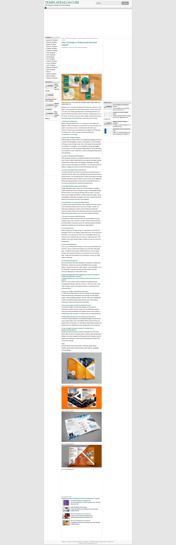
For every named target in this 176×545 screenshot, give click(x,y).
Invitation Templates (51, 61)
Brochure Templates (71, 38)
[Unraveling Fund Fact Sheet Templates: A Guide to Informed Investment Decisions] (49, 94)
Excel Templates (50, 55)
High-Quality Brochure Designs (79, 507)
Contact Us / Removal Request (74, 541)
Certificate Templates (52, 50)
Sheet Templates (50, 76)
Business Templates (51, 46)
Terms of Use (110, 541)
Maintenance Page (94, 541)
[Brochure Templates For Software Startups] (66, 505)
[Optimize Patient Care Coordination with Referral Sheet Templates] (49, 105)
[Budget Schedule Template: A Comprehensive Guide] (108, 124)
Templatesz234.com (62, 2)
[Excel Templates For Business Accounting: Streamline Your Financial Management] (108, 107)
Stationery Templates (52, 78)
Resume (48, 71)
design (70, 496)
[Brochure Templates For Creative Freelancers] (66, 525)
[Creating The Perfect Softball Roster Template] (108, 116)
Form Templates (50, 59)
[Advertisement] (88, 22)
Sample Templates (51, 73)
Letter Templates (50, 65)
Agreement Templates (52, 40)
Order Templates (50, 69)
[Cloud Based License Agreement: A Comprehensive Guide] (108, 133)
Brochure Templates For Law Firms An (81, 514)
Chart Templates (50, 52)
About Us (64, 541)
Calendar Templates (51, 48)
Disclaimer (86, 541)
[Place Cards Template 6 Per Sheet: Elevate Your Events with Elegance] (49, 113)
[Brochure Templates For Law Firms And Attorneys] (66, 518)
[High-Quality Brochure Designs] (66, 511)
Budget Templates (51, 44)
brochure (66, 496)
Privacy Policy (102, 541)
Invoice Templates (51, 63)
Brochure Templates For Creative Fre (80, 520)
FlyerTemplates (50, 57)
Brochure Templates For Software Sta (80, 500)
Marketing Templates (52, 67)
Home (63, 38)
